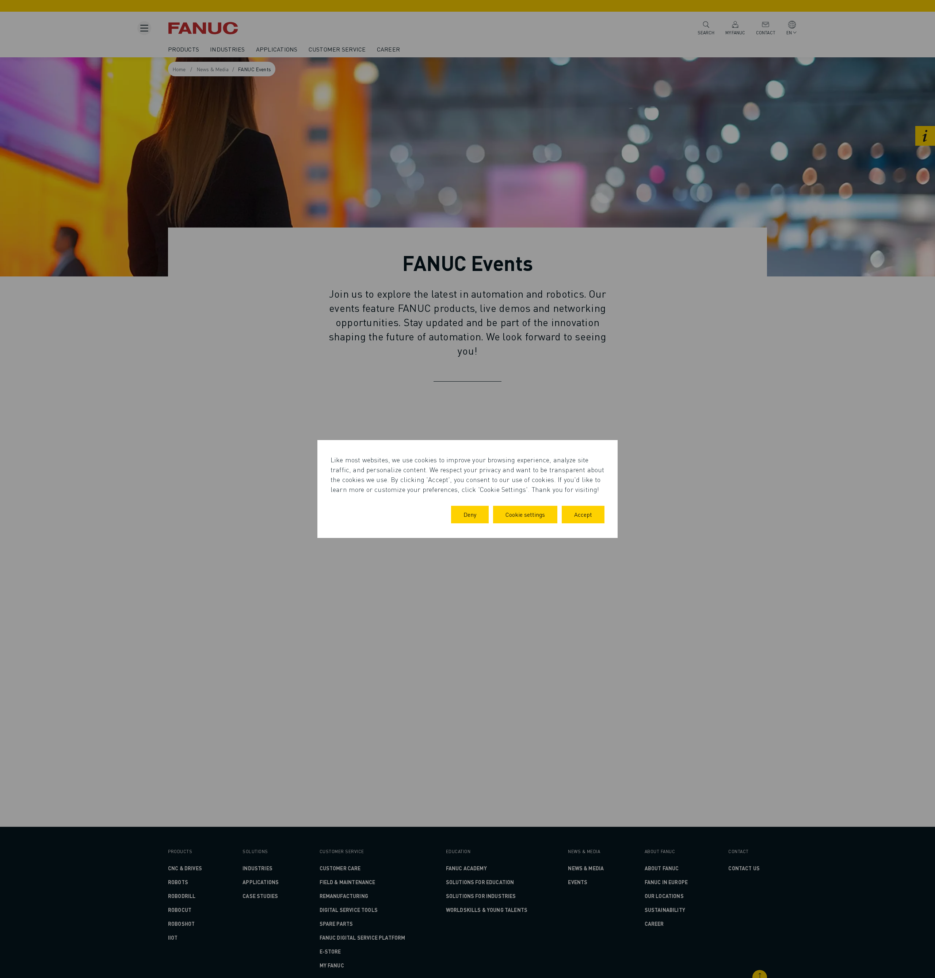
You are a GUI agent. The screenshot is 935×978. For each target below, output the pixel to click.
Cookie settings (525, 514)
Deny (469, 514)
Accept (583, 514)
